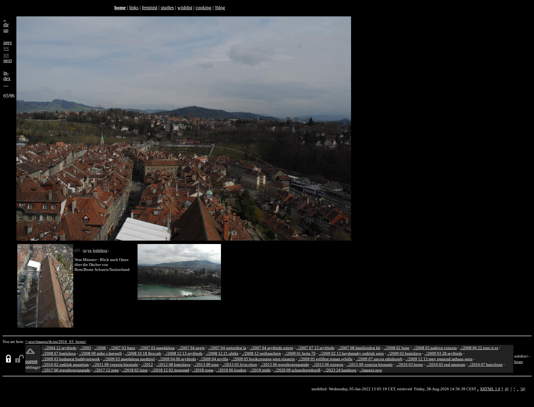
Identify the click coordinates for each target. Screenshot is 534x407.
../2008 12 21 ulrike (222, 353)
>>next (7, 57)
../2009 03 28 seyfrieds (443, 353)
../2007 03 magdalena (156, 347)
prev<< (7, 45)
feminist (149, 7)
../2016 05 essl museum (445, 364)
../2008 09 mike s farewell (100, 353)
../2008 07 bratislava (58, 353)
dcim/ (53, 341)
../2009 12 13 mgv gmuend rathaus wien (439, 359)
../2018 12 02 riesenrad (170, 370)
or (85, 250)
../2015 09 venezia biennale (369, 364)
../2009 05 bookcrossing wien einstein (263, 359)
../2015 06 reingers (327, 364)
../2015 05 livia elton (239, 364)
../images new (370, 370)
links (133, 7)
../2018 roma (202, 370)
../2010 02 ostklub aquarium (65, 364)
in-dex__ (7, 78)
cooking (203, 7)
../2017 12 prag (106, 370)
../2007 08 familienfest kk (358, 347)
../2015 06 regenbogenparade (284, 364)
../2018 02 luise (135, 370)
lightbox (100, 250)
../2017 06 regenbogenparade (65, 370)
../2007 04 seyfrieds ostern (271, 347)
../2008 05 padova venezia (435, 347)
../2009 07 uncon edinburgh (379, 359)
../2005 (85, 347)
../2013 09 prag (206, 364)
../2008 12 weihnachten (261, 353)
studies (167, 7)
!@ (522, 389)
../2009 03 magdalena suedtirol (129, 359)
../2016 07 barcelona (485, 364)
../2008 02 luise (396, 347)
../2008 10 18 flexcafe (143, 353)
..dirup (6, 24)
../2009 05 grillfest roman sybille (325, 359)
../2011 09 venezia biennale (115, 364)
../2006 (100, 347)
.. (518, 389)
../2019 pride (260, 370)
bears (518, 361)
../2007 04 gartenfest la (227, 347)
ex (90, 250)
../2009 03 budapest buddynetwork (70, 359)
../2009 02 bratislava (404, 353)
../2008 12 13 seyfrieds (183, 353)
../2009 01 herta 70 (300, 353)
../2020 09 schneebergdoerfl (297, 370)
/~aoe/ (30, 341)
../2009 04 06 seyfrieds (177, 359)
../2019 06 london (231, 370)
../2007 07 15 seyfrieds (315, 347)
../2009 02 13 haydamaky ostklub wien (351, 353)
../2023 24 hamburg (340, 370)
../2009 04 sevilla (213, 359)
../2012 (147, 364)
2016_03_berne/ (72, 341)
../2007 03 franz (122, 347)
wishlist (184, 7)
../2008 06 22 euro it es (479, 347)
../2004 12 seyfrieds (60, 347)
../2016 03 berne (409, 364)
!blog (220, 7)
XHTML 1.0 (490, 389)
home (120, 7)
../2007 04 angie (191, 347)
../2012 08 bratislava (173, 364)
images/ (42, 341)
